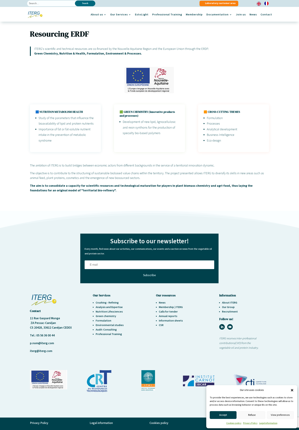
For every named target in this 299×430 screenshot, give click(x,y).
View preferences (280, 415)
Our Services (119, 14)
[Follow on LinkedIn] (222, 327)
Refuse (252, 415)
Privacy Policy (250, 423)
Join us (241, 14)
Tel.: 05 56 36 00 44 (42, 335)
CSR (161, 325)
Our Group (228, 307)
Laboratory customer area (220, 3)
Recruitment (230, 312)
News (253, 14)
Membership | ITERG (171, 307)
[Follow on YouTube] (230, 327)
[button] (292, 390)
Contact (266, 14)
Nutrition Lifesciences (109, 312)
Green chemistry (106, 316)
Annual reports (168, 316)
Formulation (103, 321)
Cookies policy (233, 423)
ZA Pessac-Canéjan (43, 323)
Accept (223, 415)
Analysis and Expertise (109, 307)
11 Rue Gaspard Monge (45, 318)
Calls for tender (168, 312)
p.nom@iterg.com (42, 343)
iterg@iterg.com (41, 351)
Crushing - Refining (107, 303)
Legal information (268, 423)
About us (97, 14)
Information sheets (171, 321)
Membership (194, 14)
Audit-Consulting (106, 330)
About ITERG (229, 303)
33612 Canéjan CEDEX (57, 327)
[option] (267, 3)
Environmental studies (110, 325)
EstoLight (141, 14)
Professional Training (167, 14)
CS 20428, (36, 327)
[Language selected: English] (264, 3)
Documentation (217, 14)
